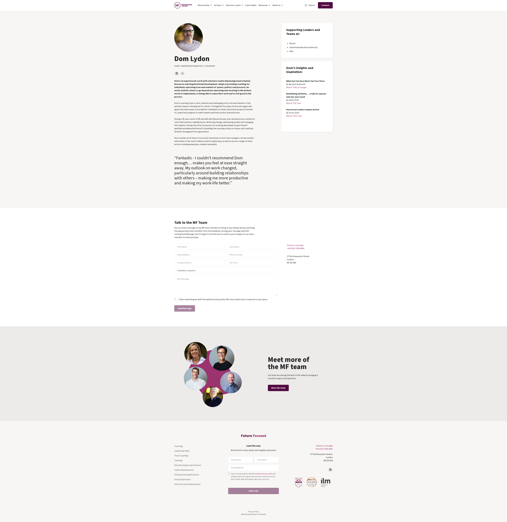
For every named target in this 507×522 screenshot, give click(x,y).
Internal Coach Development (187, 484)
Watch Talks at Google (296, 87)
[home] (183, 5)
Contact (325, 5)
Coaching (178, 446)
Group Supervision (182, 479)
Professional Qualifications (186, 474)
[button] (205, 5)
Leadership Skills (181, 450)
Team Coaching (181, 455)
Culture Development (184, 470)
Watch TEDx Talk (294, 116)
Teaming (178, 460)
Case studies (250, 5)
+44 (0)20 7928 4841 (295, 248)
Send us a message (295, 245)
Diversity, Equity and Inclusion (187, 465)
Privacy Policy (253, 511)
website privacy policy (264, 473)
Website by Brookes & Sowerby (253, 514)
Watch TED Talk (293, 103)
